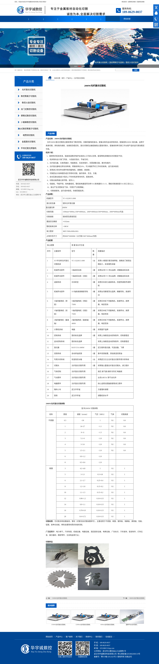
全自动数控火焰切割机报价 (61, 70)
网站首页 (124, 2)
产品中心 (21, 25)
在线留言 (93, 25)
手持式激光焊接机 (28, 148)
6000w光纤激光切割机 (107, 624)
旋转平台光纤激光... (132, 624)
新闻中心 (65, 25)
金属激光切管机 (28, 142)
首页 (63, 78)
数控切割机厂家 (45, 70)
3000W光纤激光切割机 (136, 598)
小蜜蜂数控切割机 (28, 122)
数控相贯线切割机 (94, 70)
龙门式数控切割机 (28, 109)
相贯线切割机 (29, 135)
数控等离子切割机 (28, 96)
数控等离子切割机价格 (31, 70)
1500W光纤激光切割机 (59, 598)
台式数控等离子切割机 (28, 129)
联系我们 (79, 25)
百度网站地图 (140, 2)
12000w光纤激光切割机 (83, 624)
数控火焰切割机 (28, 103)
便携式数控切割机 (28, 116)
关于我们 (50, 25)
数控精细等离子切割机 (79, 70)
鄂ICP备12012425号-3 (109, 657)
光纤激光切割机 (28, 90)
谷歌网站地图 (132, 2)
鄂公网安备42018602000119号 (129, 654)
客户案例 (36, 25)
